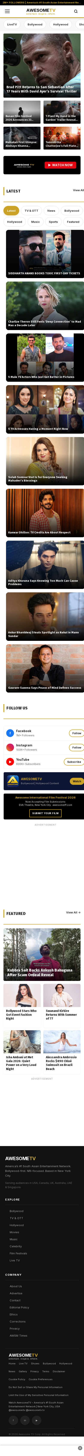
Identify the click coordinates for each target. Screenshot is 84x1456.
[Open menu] (7, 11)
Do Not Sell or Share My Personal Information (35, 1387)
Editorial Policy (19, 1307)
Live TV (15, 1260)
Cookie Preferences (41, 1379)
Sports (53, 221)
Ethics (14, 1314)
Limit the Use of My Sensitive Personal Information (38, 1395)
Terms (45, 1371)
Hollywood (60, 24)
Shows (35, 1363)
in (25, 1420)
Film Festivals (18, 1253)
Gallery (23, 1371)
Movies (14, 1232)
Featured (73, 221)
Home (12, 1363)
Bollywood (35, 24)
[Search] (76, 11)
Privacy (15, 1328)
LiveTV (12, 24)
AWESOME (41, 11)
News (51, 210)
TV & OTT (31, 210)
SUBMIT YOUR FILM (45, 813)
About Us (16, 1286)
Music (35, 221)
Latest (11, 210)
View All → (73, 912)
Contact (15, 1300)
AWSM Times (18, 1335)
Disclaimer (59, 1371)
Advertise (16, 1293)
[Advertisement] (42, 1123)
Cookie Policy (17, 1379)
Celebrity (16, 1246)
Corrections (18, 1321)
